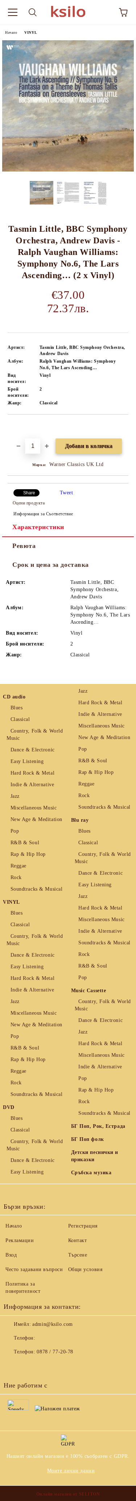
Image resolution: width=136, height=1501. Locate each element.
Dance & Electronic (33, 749)
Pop (15, 831)
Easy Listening (27, 761)
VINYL (30, 32)
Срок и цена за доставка (50, 564)
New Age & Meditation (36, 819)
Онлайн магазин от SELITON (68, 1494)
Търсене (77, 1255)
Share (29, 492)
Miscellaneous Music (34, 808)
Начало (11, 32)
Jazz (15, 796)
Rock (16, 877)
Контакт (77, 1240)
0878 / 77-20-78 (55, 1351)
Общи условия (85, 1269)
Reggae (18, 866)
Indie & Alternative (32, 784)
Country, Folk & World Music (35, 734)
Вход (11, 1255)
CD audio (14, 697)
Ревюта (24, 545)
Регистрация (83, 1226)
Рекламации (19, 1240)
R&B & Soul (25, 842)
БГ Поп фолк (87, 1139)
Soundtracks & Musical (36, 889)
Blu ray (80, 820)
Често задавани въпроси (34, 1269)
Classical (20, 719)
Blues (16, 707)
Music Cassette (88, 990)
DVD (9, 1107)
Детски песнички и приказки (95, 1156)
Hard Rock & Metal (32, 773)
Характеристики (38, 527)
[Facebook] (13, 1366)
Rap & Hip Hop (28, 854)
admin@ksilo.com (52, 1324)
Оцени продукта (29, 503)
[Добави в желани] (123, 426)
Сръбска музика (91, 1172)
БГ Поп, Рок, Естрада (98, 1126)
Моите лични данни (71, 1470)
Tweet (66, 492)
